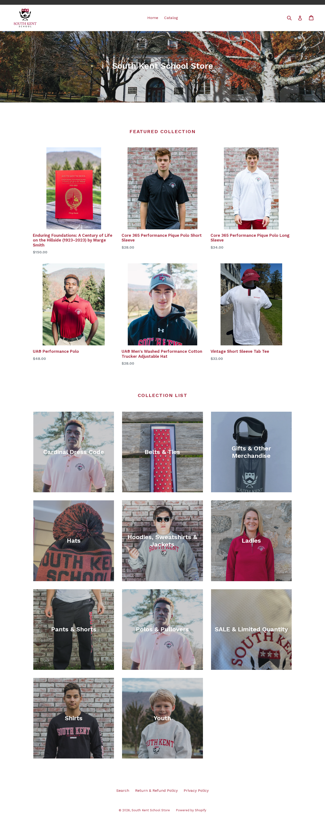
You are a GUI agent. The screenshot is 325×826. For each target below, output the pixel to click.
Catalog (171, 17)
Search (122, 790)
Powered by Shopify (191, 810)
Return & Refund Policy (156, 790)
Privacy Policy (196, 790)
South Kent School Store (151, 810)
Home (152, 17)
